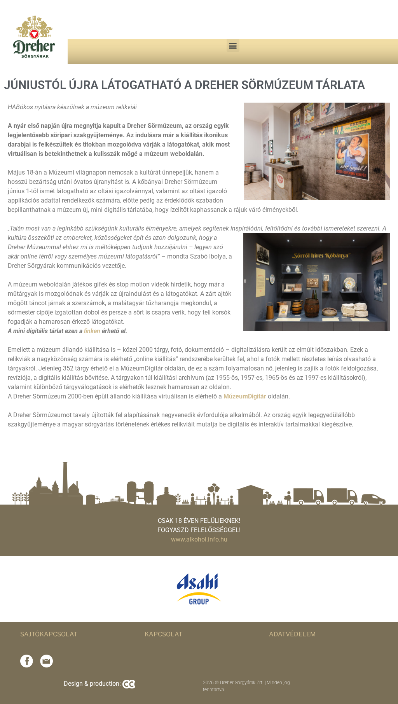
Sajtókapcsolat (48, 634)
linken (92, 331)
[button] (233, 45)
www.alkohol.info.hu (199, 539)
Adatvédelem (292, 634)
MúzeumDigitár (244, 396)
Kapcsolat (163, 634)
